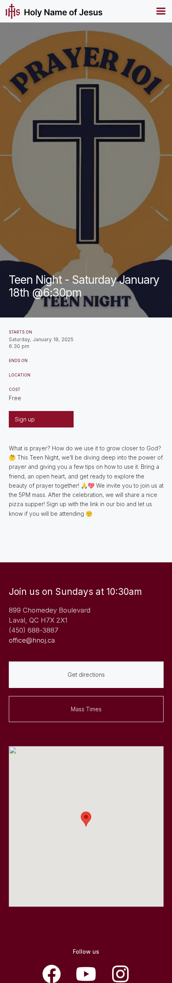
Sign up (25, 419)
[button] (161, 11)
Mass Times (86, 709)
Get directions (86, 674)
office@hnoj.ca (32, 640)
